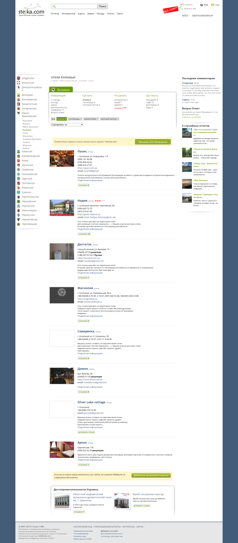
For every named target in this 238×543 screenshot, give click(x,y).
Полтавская (28, 183)
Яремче (26, 148)
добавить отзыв (86, 432)
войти (185, 15)
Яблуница (27, 145)
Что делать (120, 95)
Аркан (85, 442)
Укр (217, 4)
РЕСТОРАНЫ (128, 526)
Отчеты (55, 13)
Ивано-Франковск (30, 127)
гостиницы (75, 118)
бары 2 (149, 107)
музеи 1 (118, 102)
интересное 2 (121, 99)
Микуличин (28, 136)
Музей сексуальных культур (148, 494)
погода (54, 102)
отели (90, 80)
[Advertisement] (119, 46)
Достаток (88, 244)
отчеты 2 (118, 108)
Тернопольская (30, 196)
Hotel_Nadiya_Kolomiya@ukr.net (100, 217)
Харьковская (29, 201)
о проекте (188, 4)
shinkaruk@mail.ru (93, 301)
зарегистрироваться (202, 15)
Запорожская (29, 108)
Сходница (187, 82)
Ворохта (26, 123)
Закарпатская (29, 103)
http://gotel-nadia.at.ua (89, 214)
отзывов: (83, 185)
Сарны (185, 99)
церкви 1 (118, 104)
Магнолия (89, 288)
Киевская (27, 151)
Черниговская (30, 219)
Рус (206, 4)
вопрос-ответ (57, 112)
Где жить (87, 95)
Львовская (28, 169)
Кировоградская (31, 155)
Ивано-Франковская (29, 114)
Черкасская (28, 214)
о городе (55, 99)
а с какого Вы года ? (190, 102)
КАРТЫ (139, 526)
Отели (110, 13)
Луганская (27, 164)
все (53, 118)
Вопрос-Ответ (191, 108)
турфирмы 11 (57, 109)
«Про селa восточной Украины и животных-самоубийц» (205, 132)
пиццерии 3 (152, 99)
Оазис (85, 151)
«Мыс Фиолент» (200, 180)
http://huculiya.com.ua (89, 258)
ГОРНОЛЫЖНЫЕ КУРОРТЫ (107, 526)
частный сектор (110, 118)
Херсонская (28, 205)
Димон (86, 369)
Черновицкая (29, 223)
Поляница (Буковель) (32, 139)
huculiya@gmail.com (94, 260)
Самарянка (89, 331)
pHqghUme (28, 78)
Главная (54, 80)
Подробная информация (90, 180)
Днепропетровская (32, 89)
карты (54, 104)
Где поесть (152, 95)
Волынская (28, 82)
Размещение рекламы (83, 531)
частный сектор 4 (91, 104)
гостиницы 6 (89, 102)
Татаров (26, 142)
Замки (90, 13)
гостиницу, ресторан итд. (112, 536)
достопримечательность (111, 533)
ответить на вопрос (191, 117)
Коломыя (27, 130)
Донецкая (27, 94)
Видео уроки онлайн (83, 539)
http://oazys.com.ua (87, 167)
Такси (120, 13)
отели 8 (87, 99)
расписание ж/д (59, 107)
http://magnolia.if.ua (87, 298)
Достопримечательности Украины (76, 489)
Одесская (27, 178)
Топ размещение (81, 533)
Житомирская (29, 99)
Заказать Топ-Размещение (152, 141)
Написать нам (190, 8)
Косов (25, 133)
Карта (81, 13)
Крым (25, 160)
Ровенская (27, 187)
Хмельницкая (29, 210)
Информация (58, 95)
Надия (86, 200)
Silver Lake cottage (95, 402)
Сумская (26, 192)
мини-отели (91, 118)
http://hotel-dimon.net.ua (90, 379)
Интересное (68, 13)
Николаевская (29, 174)
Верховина (27, 120)
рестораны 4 (152, 104)
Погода (100, 13)
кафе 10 (150, 102)
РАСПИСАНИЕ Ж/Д (83, 526)
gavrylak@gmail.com (94, 413)
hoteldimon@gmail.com (95, 382)
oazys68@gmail (91, 170)
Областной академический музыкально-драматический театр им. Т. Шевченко (92, 497)
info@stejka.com (44, 536)
